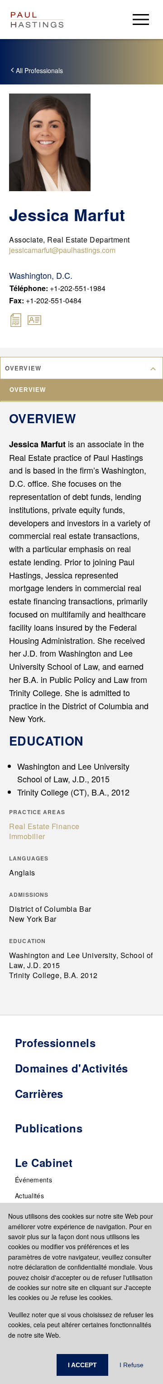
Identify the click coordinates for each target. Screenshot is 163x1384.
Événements (33, 1179)
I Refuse (132, 1365)
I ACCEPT (82, 1365)
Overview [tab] (28, 389)
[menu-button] (140, 19)
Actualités (29, 1195)
